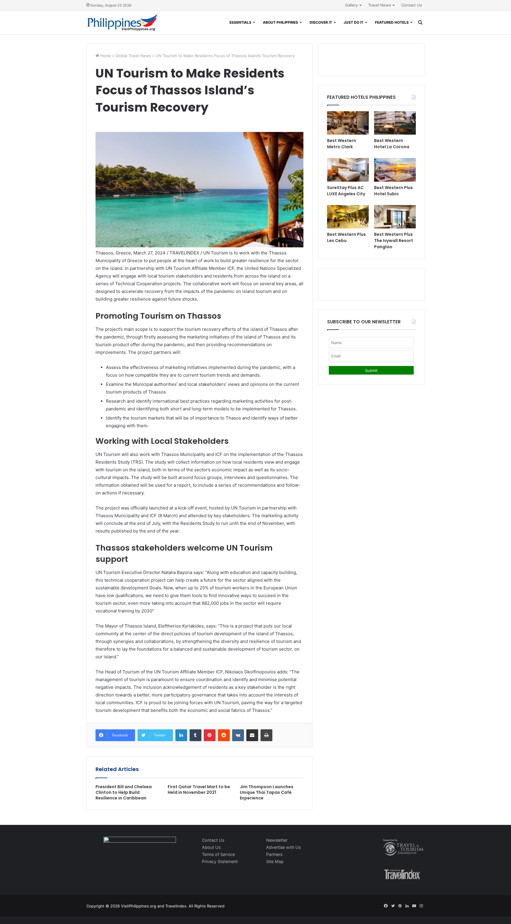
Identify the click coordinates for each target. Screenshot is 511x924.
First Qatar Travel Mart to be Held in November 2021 (199, 789)
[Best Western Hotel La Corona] (395, 123)
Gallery (351, 5)
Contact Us (411, 5)
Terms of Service (218, 854)
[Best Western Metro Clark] (348, 123)
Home (105, 55)
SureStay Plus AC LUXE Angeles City (346, 191)
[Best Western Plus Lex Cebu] (348, 216)
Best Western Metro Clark (341, 144)
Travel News (379, 5)
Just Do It (353, 22)
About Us (211, 847)
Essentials (240, 22)
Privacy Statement (220, 861)
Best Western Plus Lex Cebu (346, 237)
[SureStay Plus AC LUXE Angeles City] (348, 169)
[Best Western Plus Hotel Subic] (395, 169)
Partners (274, 854)
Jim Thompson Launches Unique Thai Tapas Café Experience (266, 792)
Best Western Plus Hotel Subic (393, 191)
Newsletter (276, 840)
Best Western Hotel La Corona (391, 144)
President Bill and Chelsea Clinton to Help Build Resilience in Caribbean (124, 792)
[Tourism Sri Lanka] (122, 22)
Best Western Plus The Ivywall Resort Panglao (393, 240)
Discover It (321, 22)
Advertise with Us (283, 847)
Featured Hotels (392, 22)
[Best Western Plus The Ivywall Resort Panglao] (395, 216)
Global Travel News (133, 55)
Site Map (275, 861)
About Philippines (280, 22)
